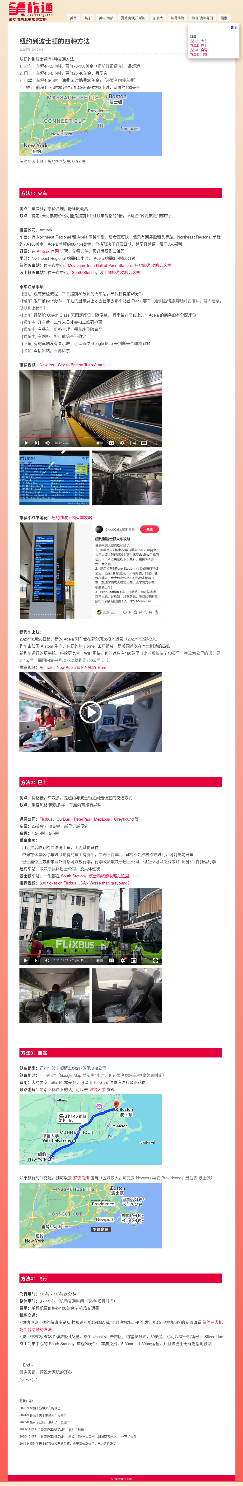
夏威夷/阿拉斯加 (133, 17)
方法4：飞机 (198, 54)
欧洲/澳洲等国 (202, 17)
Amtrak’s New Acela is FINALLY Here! (73, 667)
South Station (84, 272)
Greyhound (124, 819)
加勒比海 (177, 17)
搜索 (224, 17)
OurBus (63, 819)
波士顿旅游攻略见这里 (120, 272)
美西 (73, 17)
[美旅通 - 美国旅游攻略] (31, 20)
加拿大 (158, 17)
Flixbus (46, 819)
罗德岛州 (81, 1178)
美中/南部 (106, 17)
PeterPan (82, 819)
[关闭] (233, 27)
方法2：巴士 (198, 45)
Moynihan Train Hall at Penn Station (99, 265)
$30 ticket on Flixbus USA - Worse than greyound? (84, 883)
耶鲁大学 (97, 1089)
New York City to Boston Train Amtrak (73, 364)
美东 (87, 17)
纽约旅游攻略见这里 (153, 265)
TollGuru (100, 1082)
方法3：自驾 (198, 50)
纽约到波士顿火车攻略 (72, 517)
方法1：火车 (198, 41)
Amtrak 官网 (48, 251)
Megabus (102, 819)
